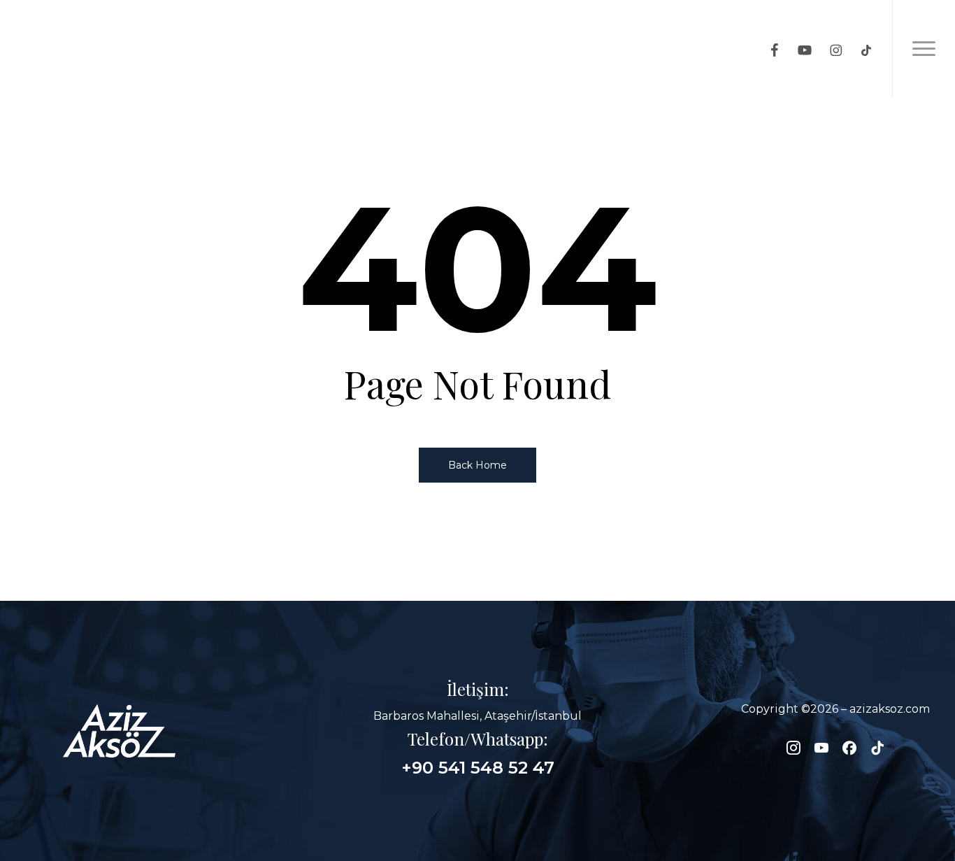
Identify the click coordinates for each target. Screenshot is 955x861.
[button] (923, 49)
